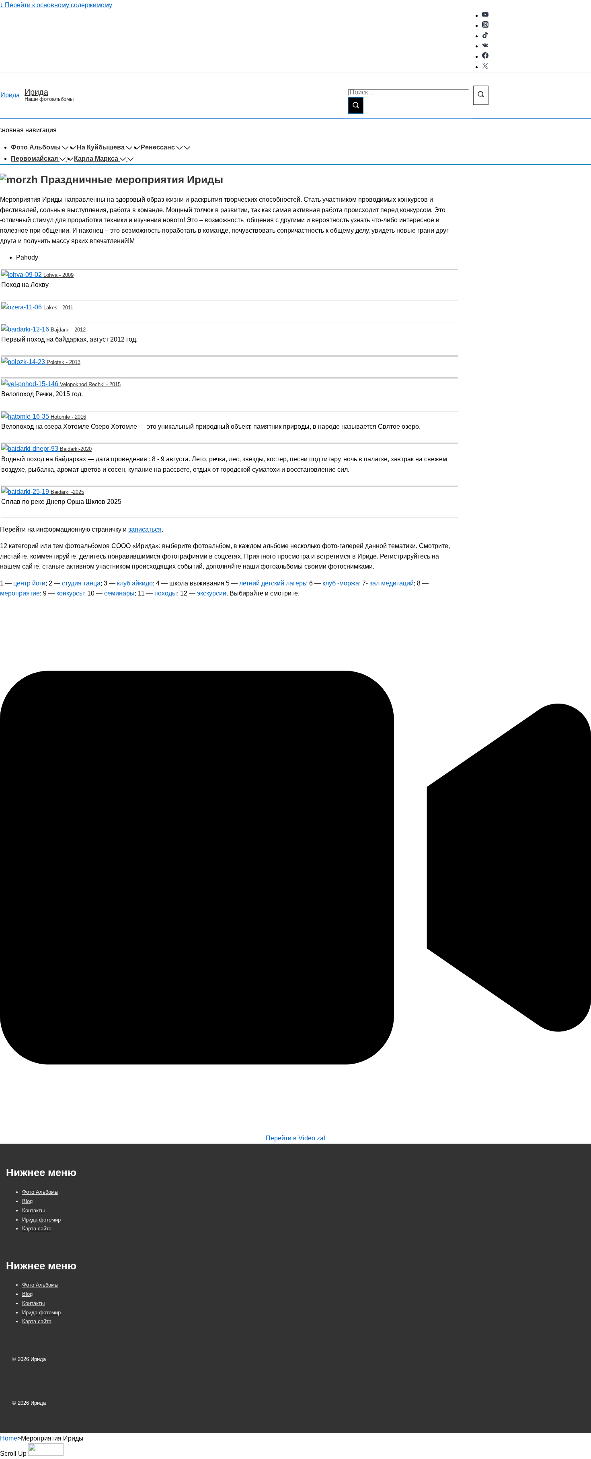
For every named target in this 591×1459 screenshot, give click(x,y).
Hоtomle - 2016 (68, 417)
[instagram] (485, 25)
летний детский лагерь (272, 583)
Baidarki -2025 (67, 492)
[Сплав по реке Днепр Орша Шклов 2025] (26, 491)
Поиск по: (358, 77)
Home (8, 1438)
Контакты (33, 1210)
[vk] (485, 46)
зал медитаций (391, 583)
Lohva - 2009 (58, 275)
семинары (119, 593)
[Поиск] (355, 105)
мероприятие (20, 593)
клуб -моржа (340, 583)
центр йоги (29, 583)
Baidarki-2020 (76, 449)
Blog (27, 1201)
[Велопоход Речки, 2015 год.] (30, 384)
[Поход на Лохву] (22, 274)
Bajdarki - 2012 (68, 330)
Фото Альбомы (36, 147)
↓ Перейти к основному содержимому (56, 5)
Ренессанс (158, 147)
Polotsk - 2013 (63, 362)
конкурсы (70, 593)
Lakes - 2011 (58, 308)
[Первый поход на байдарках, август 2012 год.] (26, 329)
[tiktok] (485, 36)
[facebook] (485, 56)
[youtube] (485, 15)
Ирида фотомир (41, 1220)
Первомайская (34, 158)
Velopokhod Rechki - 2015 (90, 384)
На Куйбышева (101, 147)
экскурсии (211, 593)
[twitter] (485, 66)
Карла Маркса (96, 158)
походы (165, 593)
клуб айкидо (135, 583)
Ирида (36, 92)
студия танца (81, 583)
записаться (145, 529)
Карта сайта (36, 1229)
